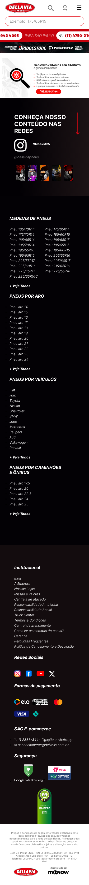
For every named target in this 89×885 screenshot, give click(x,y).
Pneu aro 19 (18, 333)
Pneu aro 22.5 (20, 494)
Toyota (14, 400)
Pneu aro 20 (18, 338)
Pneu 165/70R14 (22, 229)
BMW (13, 416)
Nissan (14, 406)
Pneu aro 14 (18, 307)
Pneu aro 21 (18, 343)
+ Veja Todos (19, 286)
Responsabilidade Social (33, 610)
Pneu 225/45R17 (22, 271)
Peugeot (15, 432)
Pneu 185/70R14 (22, 245)
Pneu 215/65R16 (57, 266)
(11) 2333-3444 (49, 91)
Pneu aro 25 (18, 504)
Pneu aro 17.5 (19, 483)
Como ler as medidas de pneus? (39, 631)
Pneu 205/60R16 (22, 266)
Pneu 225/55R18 (57, 271)
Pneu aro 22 (18, 349)
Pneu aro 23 (18, 354)
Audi (12, 437)
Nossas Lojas (24, 589)
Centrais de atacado (30, 599)
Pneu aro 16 (18, 317)
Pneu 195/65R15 (21, 255)
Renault (15, 448)
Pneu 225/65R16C (23, 276)
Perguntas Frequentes (31, 641)
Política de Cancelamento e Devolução (44, 646)
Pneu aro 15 (18, 312)
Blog (17, 578)
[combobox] (44, 21)
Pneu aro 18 (18, 328)
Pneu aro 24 (18, 359)
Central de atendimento (32, 625)
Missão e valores (27, 594)
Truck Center (24, 615)
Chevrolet (16, 411)
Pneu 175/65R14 (57, 229)
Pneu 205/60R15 (57, 261)
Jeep (13, 421)
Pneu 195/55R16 (21, 250)
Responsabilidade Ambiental (36, 604)
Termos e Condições (30, 620)
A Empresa (22, 583)
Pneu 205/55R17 (22, 261)
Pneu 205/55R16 (57, 255)
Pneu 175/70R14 (21, 234)
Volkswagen (18, 442)
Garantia (20, 636)
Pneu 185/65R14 (22, 240)
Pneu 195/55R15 (57, 245)
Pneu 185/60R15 (57, 234)
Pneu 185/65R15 (57, 240)
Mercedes (17, 427)
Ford (12, 395)
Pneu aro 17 (18, 322)
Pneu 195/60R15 (57, 250)
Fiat (12, 390)
